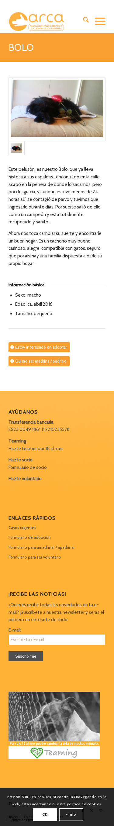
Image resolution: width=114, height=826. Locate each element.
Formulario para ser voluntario (35, 557)
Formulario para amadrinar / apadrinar (42, 547)
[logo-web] (47, 21)
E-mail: (15, 630)
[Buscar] (83, 21)
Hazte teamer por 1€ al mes (36, 448)
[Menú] (97, 21)
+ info (71, 814)
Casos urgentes (22, 527)
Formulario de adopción (30, 537)
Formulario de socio (28, 467)
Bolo (21, 47)
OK (44, 814)
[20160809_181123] (57, 109)
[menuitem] (83, 21)
